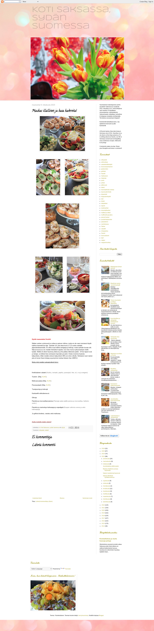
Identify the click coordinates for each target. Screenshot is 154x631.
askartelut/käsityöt (106, 164)
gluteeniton (104, 169)
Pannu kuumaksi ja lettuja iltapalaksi (115, 301)
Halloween (104, 176)
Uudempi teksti (37, 498)
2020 (103, 510)
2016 (103, 521)
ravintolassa (105, 224)
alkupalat (41, 430)
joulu (102, 180)
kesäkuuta (106, 488)
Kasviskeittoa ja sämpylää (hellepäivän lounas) (115, 321)
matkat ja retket (105, 212)
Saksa (103, 226)
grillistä (103, 171)
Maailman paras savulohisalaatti (115, 284)
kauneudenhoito (106, 192)
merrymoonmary (83, 615)
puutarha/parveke (106, 219)
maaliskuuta (107, 496)
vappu (103, 240)
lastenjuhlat (104, 208)
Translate (68, 569)
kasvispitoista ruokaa (107, 189)
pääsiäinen (104, 222)
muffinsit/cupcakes (107, 215)
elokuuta (106, 483)
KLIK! (44, 377)
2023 (103, 456)
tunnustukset (105, 235)
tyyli (102, 238)
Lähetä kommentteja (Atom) (44, 501)
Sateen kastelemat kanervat (111, 473)
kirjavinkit (104, 194)
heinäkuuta (106, 486)
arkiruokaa (104, 162)
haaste (103, 173)
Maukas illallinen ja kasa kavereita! (110, 469)
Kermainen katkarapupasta (115, 384)
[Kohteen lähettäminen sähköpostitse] (70, 427)
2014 (103, 526)
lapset (103, 206)
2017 (103, 518)
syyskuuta (106, 480)
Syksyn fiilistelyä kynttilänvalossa (108, 476)
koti (102, 199)
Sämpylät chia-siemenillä (115, 337)
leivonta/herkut (105, 210)
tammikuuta (107, 502)
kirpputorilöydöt (106, 196)
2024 (103, 453)
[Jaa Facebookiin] (76, 427)
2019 (103, 513)
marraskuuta (107, 461)
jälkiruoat (104, 185)
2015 (103, 523)
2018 (103, 515)
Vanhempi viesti (87, 498)
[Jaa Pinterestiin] (78, 427)
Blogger (101, 615)
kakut (103, 187)
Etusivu (62, 498)
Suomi (103, 233)
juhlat (103, 183)
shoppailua (104, 231)
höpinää (103, 178)
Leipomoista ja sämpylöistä (115, 416)
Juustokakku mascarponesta (115, 399)
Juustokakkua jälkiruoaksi (111, 466)
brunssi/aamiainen (107, 167)
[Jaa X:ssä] (74, 427)
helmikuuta (106, 499)
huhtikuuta (106, 494)
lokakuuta (106, 464)
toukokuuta (106, 491)
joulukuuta (106, 458)
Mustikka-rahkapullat (113, 369)
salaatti (47, 430)
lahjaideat (104, 203)
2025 (103, 451)
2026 (103, 448)
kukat (103, 201)
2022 (103, 505)
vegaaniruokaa (105, 242)
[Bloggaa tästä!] (72, 427)
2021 (103, 508)
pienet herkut (105, 217)
